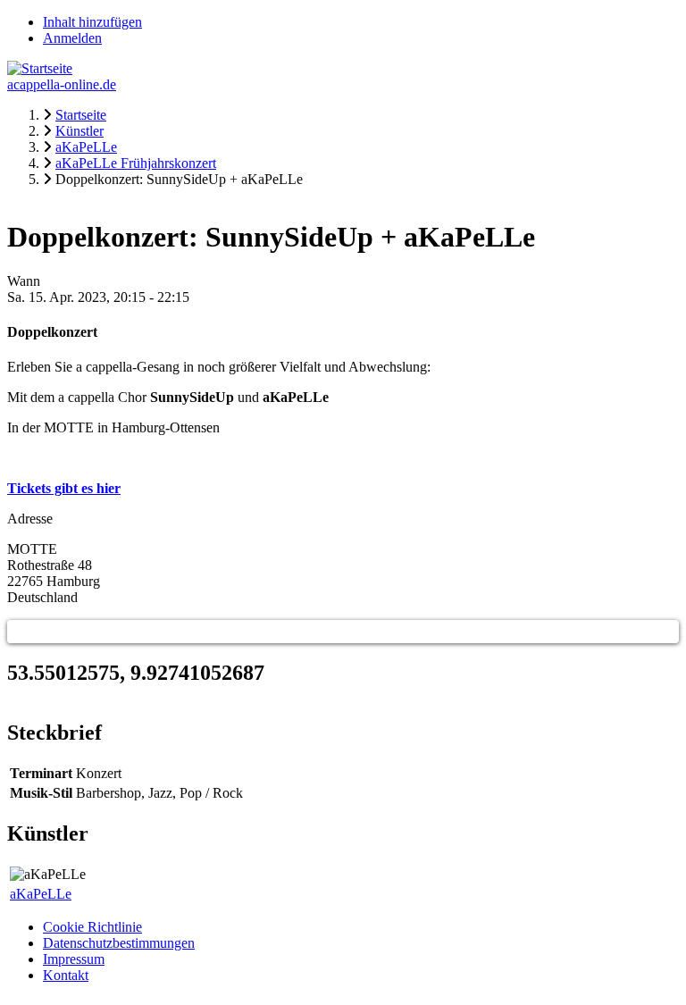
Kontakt (65, 975)
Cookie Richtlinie (92, 926)
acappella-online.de (61, 84)
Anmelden (72, 38)
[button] (18, 631)
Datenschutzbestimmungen (119, 943)
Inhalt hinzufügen (92, 21)
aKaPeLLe (40, 893)
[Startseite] (39, 68)
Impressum (74, 959)
